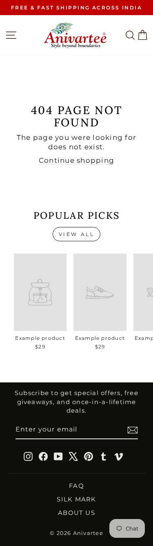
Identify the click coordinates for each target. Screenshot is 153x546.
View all (77, 234)
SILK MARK (76, 499)
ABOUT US (76, 513)
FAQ (76, 486)
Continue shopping (76, 160)
